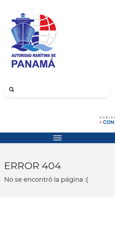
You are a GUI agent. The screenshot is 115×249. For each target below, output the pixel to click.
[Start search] (10, 89)
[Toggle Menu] (57, 137)
